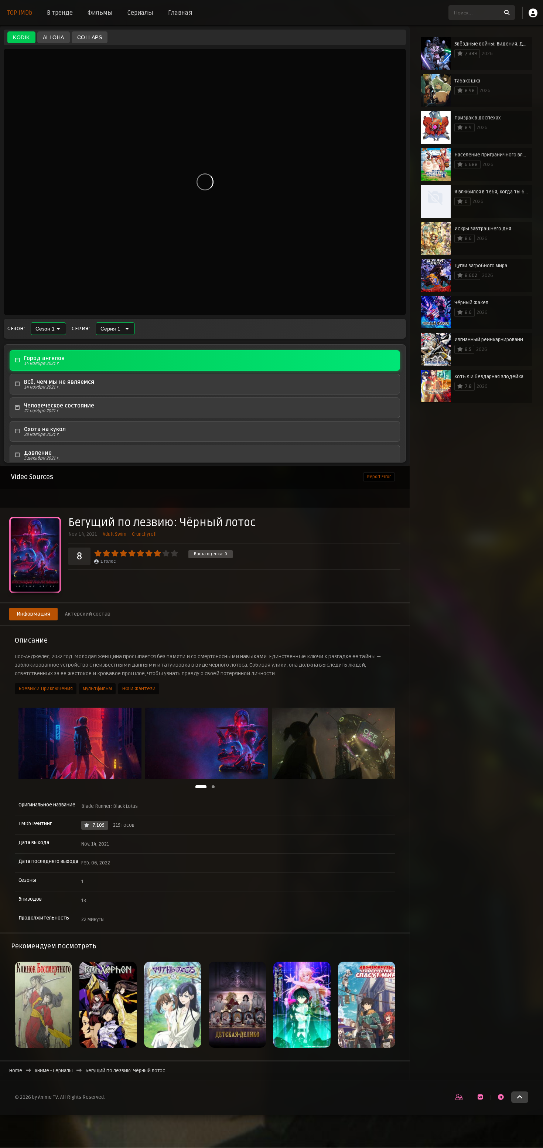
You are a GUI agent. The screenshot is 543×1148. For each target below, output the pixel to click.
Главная (180, 13)
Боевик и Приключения (45, 689)
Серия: (81, 328)
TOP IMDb (19, 13)
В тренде (60, 13)
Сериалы (140, 13)
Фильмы (100, 13)
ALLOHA (53, 37)
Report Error (379, 477)
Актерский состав (87, 614)
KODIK (21, 37)
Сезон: (16, 328)
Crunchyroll (144, 534)
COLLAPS (89, 37)
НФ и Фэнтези (139, 689)
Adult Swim (114, 534)
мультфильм (97, 689)
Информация (33, 614)
